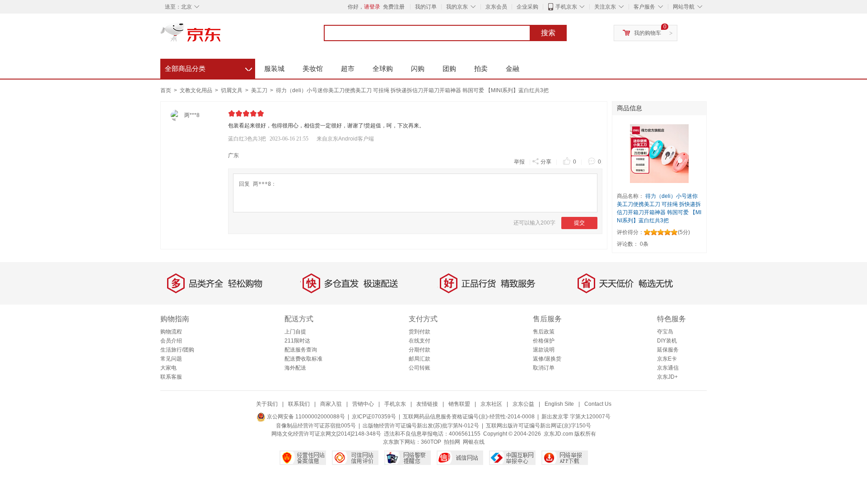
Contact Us (597, 404)
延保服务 (668, 350)
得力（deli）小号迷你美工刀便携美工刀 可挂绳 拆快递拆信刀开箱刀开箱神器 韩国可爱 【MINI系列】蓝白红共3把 (412, 90)
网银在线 (474, 442)
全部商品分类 (208, 67)
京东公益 (523, 404)
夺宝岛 (665, 331)
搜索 (548, 33)
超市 (347, 68)
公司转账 (419, 368)
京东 (221, 36)
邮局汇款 (419, 359)
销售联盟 (459, 404)
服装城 (274, 68)
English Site (559, 404)
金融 (512, 68)
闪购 (417, 68)
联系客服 (171, 377)
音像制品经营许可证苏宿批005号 (316, 425)
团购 (449, 68)
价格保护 (544, 341)
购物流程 (171, 331)
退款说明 (544, 350)
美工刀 (260, 90)
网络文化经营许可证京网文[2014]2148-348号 (326, 434)
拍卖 (481, 68)
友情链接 (427, 404)
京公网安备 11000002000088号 (305, 416)
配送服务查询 (300, 350)
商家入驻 (331, 404)
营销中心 (363, 404)
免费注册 (394, 7)
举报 (519, 162)
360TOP (431, 442)
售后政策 (544, 331)
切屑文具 (232, 90)
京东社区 (491, 404)
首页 (165, 90)
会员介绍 (171, 341)
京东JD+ (667, 377)
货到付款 (419, 331)
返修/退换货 (547, 359)
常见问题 (171, 359)
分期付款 (419, 350)
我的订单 (426, 7)
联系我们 (299, 404)
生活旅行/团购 (177, 350)
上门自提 (295, 331)
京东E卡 (667, 359)
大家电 (168, 368)
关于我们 (267, 404)
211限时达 (297, 341)
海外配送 (295, 368)
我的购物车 (647, 33)
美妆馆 (313, 68)
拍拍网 (452, 442)
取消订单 (544, 368)
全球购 (383, 68)
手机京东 (566, 7)
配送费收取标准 (303, 359)
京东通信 (668, 368)
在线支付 (419, 341)
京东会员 (496, 7)
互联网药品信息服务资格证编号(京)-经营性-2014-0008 (469, 416)
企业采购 (527, 7)
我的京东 (457, 7)
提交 (579, 223)
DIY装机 (667, 341)
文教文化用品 (197, 90)
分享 (546, 162)
